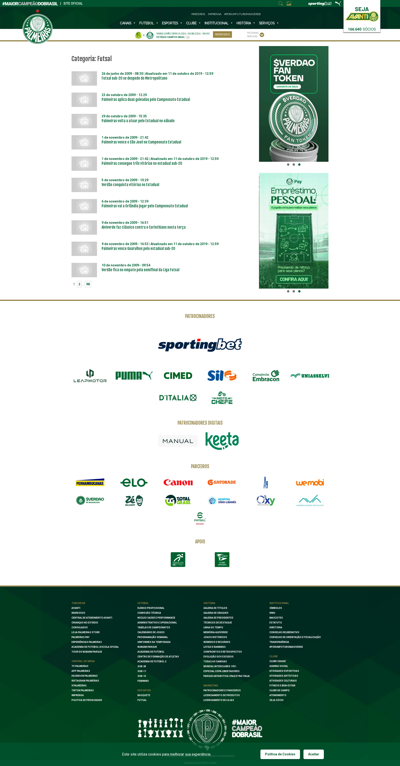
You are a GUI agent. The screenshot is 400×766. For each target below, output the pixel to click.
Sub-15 (142, 676)
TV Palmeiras (80, 666)
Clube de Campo (279, 690)
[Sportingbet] (200, 345)
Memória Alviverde (215, 632)
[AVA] (310, 500)
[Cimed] (178, 375)
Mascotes (276, 618)
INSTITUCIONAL (216, 23)
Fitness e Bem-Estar (282, 685)
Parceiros (198, 14)
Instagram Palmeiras (85, 680)
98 (88, 284)
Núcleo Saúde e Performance (156, 618)
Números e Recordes (216, 642)
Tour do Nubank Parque (87, 652)
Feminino (143, 681)
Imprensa (214, 14)
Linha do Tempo (213, 627)
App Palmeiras (81, 671)
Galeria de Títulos (215, 608)
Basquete (144, 695)
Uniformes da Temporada (154, 642)
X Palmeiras (79, 685)
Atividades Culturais (283, 680)
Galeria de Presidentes (218, 618)
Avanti (76, 608)
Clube (191, 23)
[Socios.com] (90, 500)
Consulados (80, 627)
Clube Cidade (277, 661)
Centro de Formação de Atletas (158, 656)
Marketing (210, 685)
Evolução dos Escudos (218, 656)
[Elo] (134, 482)
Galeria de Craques (215, 613)
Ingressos (222, 34)
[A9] (266, 482)
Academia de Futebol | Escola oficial (95, 647)
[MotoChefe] (222, 398)
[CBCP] (222, 559)
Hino (272, 613)
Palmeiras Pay (80, 637)
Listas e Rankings (214, 647)
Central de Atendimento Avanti (92, 618)
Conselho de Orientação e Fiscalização (295, 637)
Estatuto (275, 622)
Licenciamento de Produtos (221, 695)
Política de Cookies (280, 754)
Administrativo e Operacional (157, 622)
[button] (288, 164)
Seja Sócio (276, 700)
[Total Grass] (178, 500)
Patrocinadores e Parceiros (222, 690)
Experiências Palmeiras (87, 642)
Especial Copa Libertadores (221, 671)
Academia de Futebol (151, 652)
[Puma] (134, 375)
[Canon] (178, 482)
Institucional (279, 603)
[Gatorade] (222, 482)
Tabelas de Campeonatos (154, 627)
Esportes (170, 23)
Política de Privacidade (87, 700)
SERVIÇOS (267, 23)
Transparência (279, 642)
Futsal (142, 700)
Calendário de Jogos (151, 632)
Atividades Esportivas (284, 671)
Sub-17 (142, 671)
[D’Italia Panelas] (178, 398)
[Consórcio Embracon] (266, 375)
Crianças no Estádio (85, 622)
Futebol (146, 23)
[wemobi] (310, 482)
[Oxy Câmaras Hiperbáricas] (266, 500)
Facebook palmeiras (85, 676)
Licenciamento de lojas (218, 700)
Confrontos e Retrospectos (222, 652)
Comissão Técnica (149, 613)
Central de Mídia (83, 661)
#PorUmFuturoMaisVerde (242, 14)
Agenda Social (278, 666)
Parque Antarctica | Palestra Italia (226, 676)
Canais (125, 23)
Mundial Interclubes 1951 (219, 666)
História (244, 23)
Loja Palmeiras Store (86, 632)
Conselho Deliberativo (284, 632)
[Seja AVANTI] (362, 13)
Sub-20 (142, 666)
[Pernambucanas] (90, 482)
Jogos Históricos (215, 637)
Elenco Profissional (151, 608)
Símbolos (275, 608)
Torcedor (78, 603)
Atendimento (277, 695)
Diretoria (275, 627)
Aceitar (313, 754)
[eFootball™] (200, 518)
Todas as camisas (215, 661)
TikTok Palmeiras (83, 690)
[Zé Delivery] (134, 500)
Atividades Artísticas (283, 676)
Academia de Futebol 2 (152, 661)
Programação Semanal (153, 637)
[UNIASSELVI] (310, 375)
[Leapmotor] (90, 375)
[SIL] (222, 375)
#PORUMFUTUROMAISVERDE (286, 647)
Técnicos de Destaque (217, 622)
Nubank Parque (147, 647)
